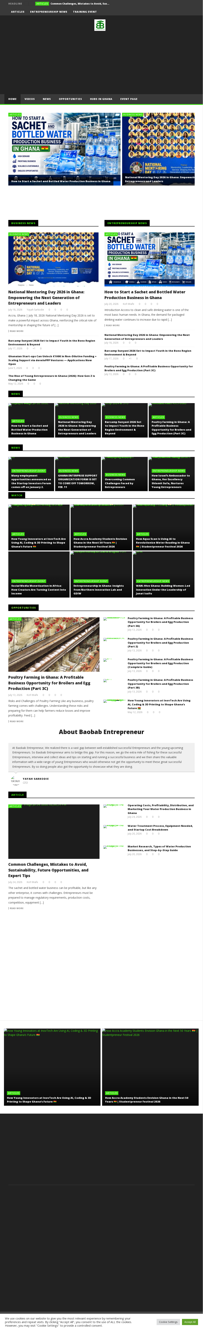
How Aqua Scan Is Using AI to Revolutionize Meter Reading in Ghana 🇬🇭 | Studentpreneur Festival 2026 (163, 542)
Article (17, 795)
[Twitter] (183, 11)
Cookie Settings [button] (168, 1322)
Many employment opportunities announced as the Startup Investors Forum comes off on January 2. (31, 481)
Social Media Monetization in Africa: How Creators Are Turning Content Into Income (38, 589)
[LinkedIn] (191, 11)
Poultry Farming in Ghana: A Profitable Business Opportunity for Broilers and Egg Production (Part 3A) (160, 622)
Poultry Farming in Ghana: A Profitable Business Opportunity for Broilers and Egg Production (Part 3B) (160, 683)
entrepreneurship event (28, 470)
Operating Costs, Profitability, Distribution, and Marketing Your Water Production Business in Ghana (80, 3)
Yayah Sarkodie (35, 309)
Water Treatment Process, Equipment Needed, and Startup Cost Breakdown (160, 828)
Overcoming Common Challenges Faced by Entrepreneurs (120, 483)
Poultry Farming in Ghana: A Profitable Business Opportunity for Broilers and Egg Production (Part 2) (160, 642)
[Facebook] (169, 11)
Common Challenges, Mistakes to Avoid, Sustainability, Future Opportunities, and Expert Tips (48, 870)
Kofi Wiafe (128, 304)
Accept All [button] (190, 1322)
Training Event (85, 11)
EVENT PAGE (129, 99)
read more (16, 331)
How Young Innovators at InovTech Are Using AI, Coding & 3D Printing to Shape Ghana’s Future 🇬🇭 (38, 542)
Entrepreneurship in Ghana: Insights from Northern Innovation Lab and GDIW (99, 589)
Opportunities (70, 99)
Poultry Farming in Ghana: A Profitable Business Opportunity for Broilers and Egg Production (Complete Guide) (160, 663)
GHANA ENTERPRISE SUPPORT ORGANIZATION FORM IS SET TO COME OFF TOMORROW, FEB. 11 (77, 481)
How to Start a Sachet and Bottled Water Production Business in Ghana (60, 181)
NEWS (47, 99)
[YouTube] (176, 11)
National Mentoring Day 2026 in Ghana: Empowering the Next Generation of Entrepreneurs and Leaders (46, 297)
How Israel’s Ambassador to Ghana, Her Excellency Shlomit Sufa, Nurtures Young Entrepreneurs (171, 481)
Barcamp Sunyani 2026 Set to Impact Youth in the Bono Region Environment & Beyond (124, 427)
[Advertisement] (101, 62)
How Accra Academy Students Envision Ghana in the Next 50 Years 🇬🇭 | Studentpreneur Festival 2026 (100, 542)
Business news (132, 114)
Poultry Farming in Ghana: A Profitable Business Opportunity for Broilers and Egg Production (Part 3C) (148, 368)
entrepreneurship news (48, 11)
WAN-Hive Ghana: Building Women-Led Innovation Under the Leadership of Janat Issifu (163, 589)
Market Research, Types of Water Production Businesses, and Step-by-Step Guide (159, 848)
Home (12, 99)
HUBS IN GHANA (101, 99)
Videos (30, 99)
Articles (42, 3)
